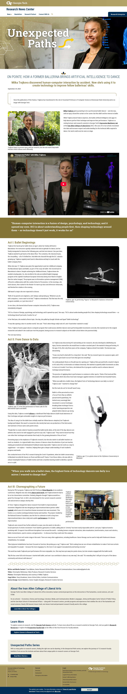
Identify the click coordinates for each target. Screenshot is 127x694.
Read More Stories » (21, 656)
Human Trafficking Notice (69, 677)
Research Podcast (30, 14)
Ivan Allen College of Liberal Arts (79, 126)
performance (42, 518)
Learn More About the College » (25, 609)
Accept (89, 690)
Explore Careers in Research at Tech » (27, 632)
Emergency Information (41, 675)
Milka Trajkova (68, 111)
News (9, 14)
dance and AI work (38, 493)
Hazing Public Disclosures (69, 682)
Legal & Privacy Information (70, 674)
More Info (58, 691)
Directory (37, 670)
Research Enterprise (118, 14)
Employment (38, 673)
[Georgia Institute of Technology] (63, 3)
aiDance (32, 414)
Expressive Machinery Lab (109, 123)
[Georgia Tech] (97, 668)
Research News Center (20, 9)
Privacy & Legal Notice (69, 689)
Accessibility (66, 684)
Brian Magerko (48, 490)
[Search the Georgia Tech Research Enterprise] (52, 14)
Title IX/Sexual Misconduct (69, 679)
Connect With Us (44, 14)
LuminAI (10, 510)
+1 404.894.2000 (14, 674)
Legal (64, 668)
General (37, 668)
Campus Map (13, 676)
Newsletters (18, 14)
